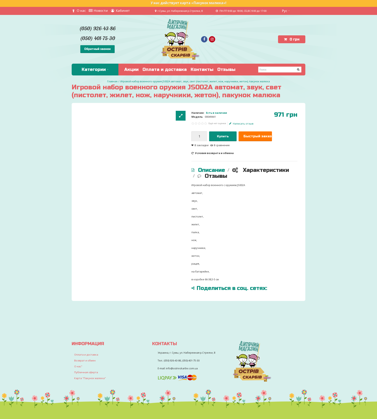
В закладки (202, 145)
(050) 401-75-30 (97, 38)
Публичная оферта (86, 372)
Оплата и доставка (86, 354)
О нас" (78, 366)
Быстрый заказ (257, 136)
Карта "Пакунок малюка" (90, 378)
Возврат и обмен (85, 360)
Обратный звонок (97, 49)
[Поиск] (298, 69)
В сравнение (222, 145)
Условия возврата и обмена (214, 153)
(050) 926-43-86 (97, 28)
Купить (223, 136)
